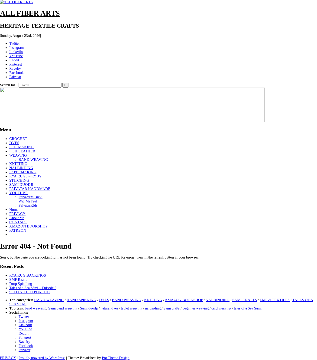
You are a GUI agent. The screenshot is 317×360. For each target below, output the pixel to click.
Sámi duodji (89, 308)
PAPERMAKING (22, 172)
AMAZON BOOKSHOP (28, 226)
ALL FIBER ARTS (30, 13)
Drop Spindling (20, 284)
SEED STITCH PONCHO (29, 292)
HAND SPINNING (81, 300)
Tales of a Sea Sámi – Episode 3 (32, 288)
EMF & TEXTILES (275, 300)
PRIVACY (17, 214)
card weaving (221, 308)
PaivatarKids (28, 205)
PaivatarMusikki (30, 197)
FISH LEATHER (22, 151)
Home (13, 210)
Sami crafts (171, 308)
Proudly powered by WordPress (42, 358)
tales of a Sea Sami (248, 308)
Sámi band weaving (62, 308)
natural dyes (109, 308)
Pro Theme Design (115, 358)
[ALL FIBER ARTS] (132, 121)
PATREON (17, 230)
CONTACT (18, 222)
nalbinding (153, 308)
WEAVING (18, 155)
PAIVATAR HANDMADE (29, 189)
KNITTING (18, 164)
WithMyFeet (28, 201)
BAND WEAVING (33, 159)
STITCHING (19, 180)
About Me (16, 218)
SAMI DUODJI (21, 184)
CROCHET (18, 139)
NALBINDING (21, 168)
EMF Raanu (18, 279)
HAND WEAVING (49, 300)
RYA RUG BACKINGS (27, 275)
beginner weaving (195, 308)
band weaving (35, 308)
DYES (14, 143)
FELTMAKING (21, 147)
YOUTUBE (18, 193)
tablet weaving (131, 308)
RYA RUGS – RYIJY (25, 176)
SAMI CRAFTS (244, 300)
